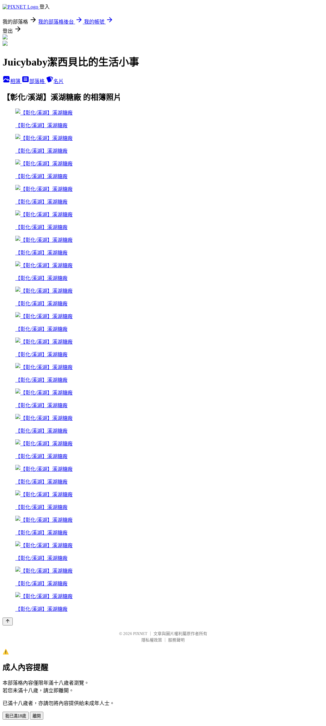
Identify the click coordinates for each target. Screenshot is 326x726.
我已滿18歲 (15, 716)
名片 (58, 81)
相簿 (16, 81)
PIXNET (140, 633)
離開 (36, 716)
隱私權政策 (151, 640)
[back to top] (8, 621)
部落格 (37, 81)
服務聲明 (176, 640)
